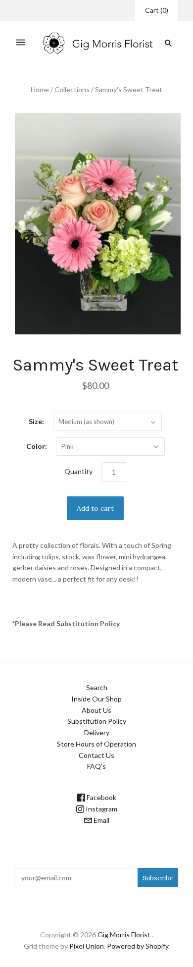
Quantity (78, 471)
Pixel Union (86, 946)
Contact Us (96, 755)
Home (40, 89)
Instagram (100, 809)
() (156, 10)
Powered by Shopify (137, 946)
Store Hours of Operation (96, 744)
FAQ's (96, 766)
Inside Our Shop (96, 699)
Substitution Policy (96, 721)
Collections (72, 89)
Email (100, 820)
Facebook (100, 797)
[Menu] (21, 43)
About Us (96, 710)
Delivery (96, 732)
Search (96, 687)
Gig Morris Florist (123, 934)
